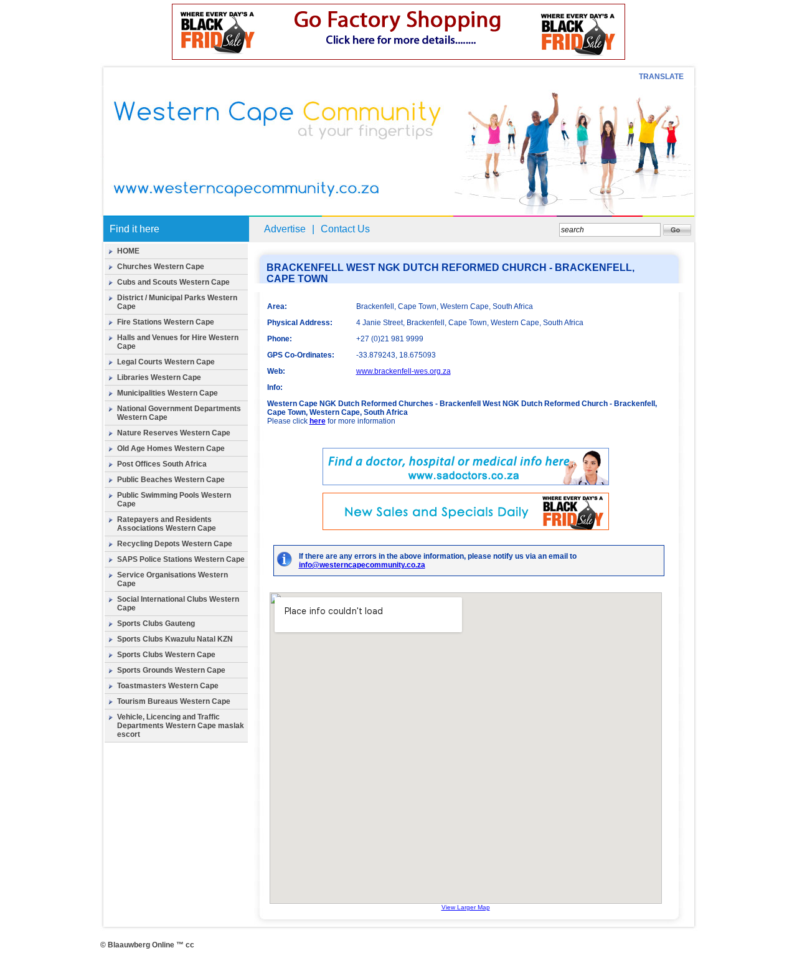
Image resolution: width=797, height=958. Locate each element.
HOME (128, 251)
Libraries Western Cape (159, 377)
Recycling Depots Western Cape (174, 543)
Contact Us (345, 229)
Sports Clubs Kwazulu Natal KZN (175, 639)
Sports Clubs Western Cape (166, 654)
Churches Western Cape (160, 266)
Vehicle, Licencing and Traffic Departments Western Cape (168, 721)
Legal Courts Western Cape (166, 362)
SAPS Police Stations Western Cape (181, 559)
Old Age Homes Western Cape (171, 448)
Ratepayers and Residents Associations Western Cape (166, 524)
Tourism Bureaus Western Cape (173, 701)
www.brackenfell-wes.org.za (403, 371)
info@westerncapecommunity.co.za (362, 565)
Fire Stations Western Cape (165, 322)
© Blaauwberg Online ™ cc (147, 945)
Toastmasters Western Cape (168, 685)
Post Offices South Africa (162, 464)
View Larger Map (465, 907)
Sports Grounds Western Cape (171, 670)
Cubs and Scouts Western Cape (173, 282)
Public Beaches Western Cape (171, 479)
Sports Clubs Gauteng (156, 623)
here (317, 421)
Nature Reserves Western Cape (173, 433)
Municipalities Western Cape (167, 393)
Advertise (285, 229)
